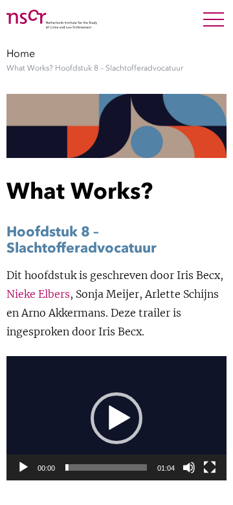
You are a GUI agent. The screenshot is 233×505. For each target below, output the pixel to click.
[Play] (23, 467)
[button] (116, 418)
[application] (116, 418)
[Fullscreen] (209, 467)
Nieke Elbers (38, 293)
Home (20, 53)
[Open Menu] (214, 19)
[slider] (106, 467)
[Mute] (189, 467)
